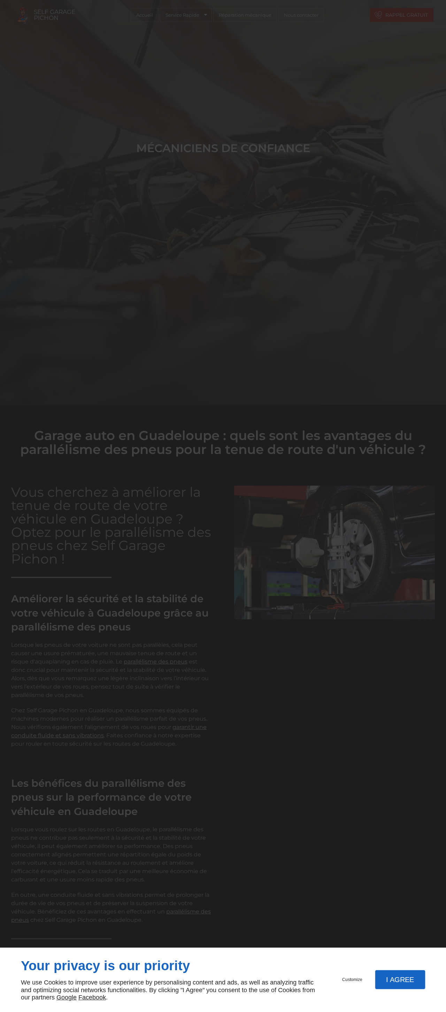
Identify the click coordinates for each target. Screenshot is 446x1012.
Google (66, 997)
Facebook (92, 997)
